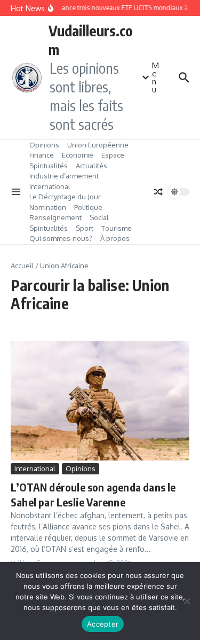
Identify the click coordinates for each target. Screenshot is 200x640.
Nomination (47, 207)
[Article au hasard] (158, 192)
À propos (115, 238)
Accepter (102, 624)
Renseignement (55, 217)
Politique (88, 207)
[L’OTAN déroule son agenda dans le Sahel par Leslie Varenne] (100, 400)
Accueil (22, 265)
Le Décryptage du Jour (65, 196)
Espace (112, 155)
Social (99, 217)
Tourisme (116, 228)
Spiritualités (48, 165)
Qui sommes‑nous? (60, 238)
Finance (41, 155)
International (49, 186)
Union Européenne (98, 145)
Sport (84, 228)
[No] (186, 601)
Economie (77, 155)
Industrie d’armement (64, 175)
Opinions (44, 145)
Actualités (91, 165)
